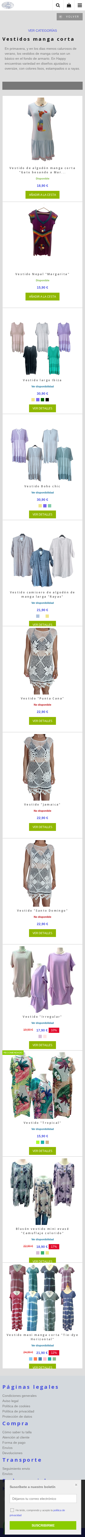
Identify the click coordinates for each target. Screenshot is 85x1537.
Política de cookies (16, 1406)
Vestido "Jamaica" (42, 804)
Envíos (7, 1448)
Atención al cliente (16, 1437)
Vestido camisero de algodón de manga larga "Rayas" (42, 594)
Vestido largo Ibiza (42, 380)
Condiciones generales (19, 1396)
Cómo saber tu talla (17, 1432)
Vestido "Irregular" (42, 1017)
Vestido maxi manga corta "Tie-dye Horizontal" (42, 1337)
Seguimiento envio (16, 1468)
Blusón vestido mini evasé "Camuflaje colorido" (42, 1231)
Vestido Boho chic (42, 486)
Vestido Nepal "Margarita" (42, 274)
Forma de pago (14, 1442)
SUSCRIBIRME (43, 1525)
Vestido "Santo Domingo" (42, 911)
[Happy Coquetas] (7, 6)
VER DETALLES (42, 408)
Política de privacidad (18, 1411)
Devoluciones (12, 1453)
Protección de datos (17, 1416)
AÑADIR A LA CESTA (42, 195)
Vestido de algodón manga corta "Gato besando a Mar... (42, 170)
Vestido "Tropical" (42, 1123)
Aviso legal (10, 1401)
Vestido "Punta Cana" (42, 698)
